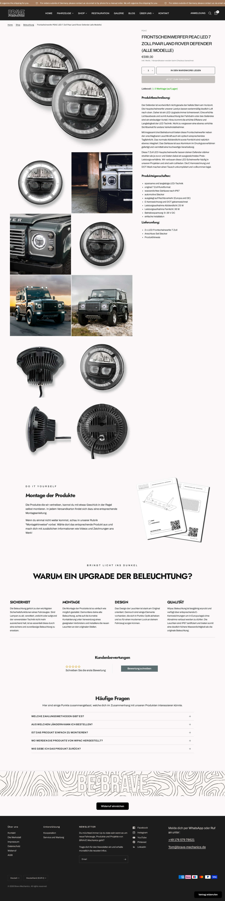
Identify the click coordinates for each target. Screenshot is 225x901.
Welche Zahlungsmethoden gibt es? (57, 716)
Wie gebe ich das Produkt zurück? (56, 748)
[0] (215, 13)
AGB (10, 855)
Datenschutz (14, 846)
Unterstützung (51, 827)
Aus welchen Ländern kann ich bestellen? (62, 724)
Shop (81, 13)
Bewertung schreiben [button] (139, 668)
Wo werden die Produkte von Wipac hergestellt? (67, 740)
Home (48, 13)
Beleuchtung (28, 25)
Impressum (13, 842)
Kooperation (49, 833)
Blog (131, 13)
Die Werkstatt (14, 837)
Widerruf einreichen (112, 806)
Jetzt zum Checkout (178, 79)
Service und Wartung (53, 837)
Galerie (119, 13)
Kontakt (163, 13)
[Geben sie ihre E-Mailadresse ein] (125, 859)
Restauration (100, 13)
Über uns (146, 13)
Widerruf (12, 850)
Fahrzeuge (64, 13)
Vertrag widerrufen (208, 894)
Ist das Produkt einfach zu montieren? (59, 732)
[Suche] (210, 13)
